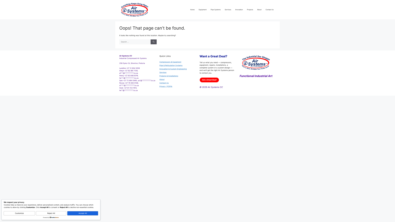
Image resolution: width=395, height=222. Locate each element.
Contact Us (270, 10)
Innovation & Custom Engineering (173, 69)
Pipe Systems (216, 10)
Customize (19, 213)
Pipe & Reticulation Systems (170, 65)
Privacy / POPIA (165, 86)
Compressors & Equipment (170, 62)
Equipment (203, 10)
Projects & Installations (168, 76)
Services (228, 10)
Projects (250, 10)
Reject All (51, 213)
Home (192, 10)
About (259, 10)
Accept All (83, 213)
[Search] (154, 41)
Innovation (239, 10)
